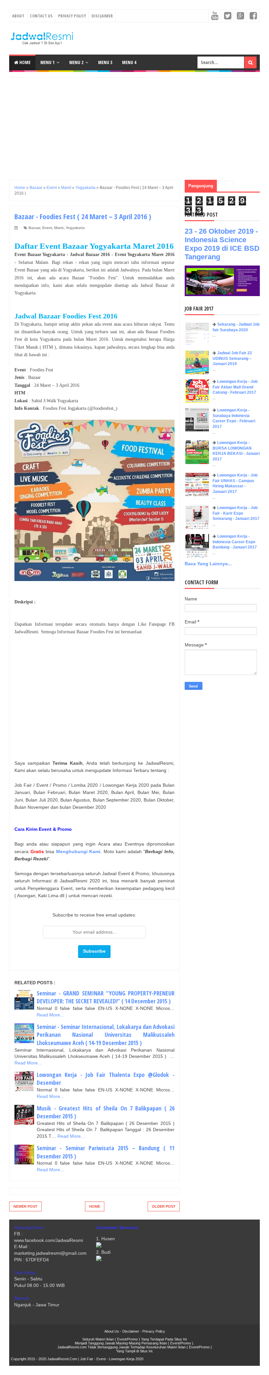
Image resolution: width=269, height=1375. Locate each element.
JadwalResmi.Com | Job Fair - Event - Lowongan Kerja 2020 (95, 1359)
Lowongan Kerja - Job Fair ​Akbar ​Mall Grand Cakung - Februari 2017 (235, 387)
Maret (59, 228)
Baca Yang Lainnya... (208, 563)
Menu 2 (76, 62)
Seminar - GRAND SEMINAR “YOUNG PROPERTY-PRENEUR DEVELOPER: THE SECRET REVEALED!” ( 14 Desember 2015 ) (106, 997)
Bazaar (34, 228)
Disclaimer (102, 16)
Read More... (50, 1014)
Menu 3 (105, 62)
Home (24, 62)
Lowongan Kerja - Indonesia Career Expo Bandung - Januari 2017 (235, 542)
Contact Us (41, 16)
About (18, 16)
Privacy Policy (72, 16)
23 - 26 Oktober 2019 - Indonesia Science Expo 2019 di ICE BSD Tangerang (222, 244)
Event (47, 228)
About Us (111, 1331)
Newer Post (25, 1206)
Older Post (164, 1206)
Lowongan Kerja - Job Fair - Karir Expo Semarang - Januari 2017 (236, 513)
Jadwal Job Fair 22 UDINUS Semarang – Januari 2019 (232, 358)
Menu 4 (129, 62)
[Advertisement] (134, 124)
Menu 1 (47, 62)
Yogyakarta (75, 228)
